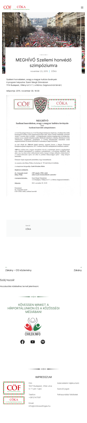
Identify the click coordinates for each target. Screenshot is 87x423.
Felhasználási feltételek (67, 394)
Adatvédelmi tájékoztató (68, 383)
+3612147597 (35, 397)
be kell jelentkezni (30, 286)
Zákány (78, 270)
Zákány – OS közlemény (18, 270)
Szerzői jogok (63, 389)
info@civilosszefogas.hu (39, 406)
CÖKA (54, 71)
